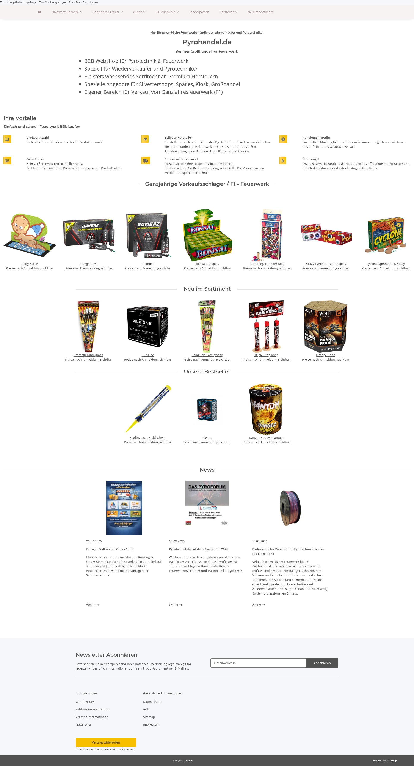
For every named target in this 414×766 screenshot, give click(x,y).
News (207, 470)
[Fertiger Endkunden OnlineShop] (124, 508)
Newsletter (83, 724)
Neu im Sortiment (260, 12)
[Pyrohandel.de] (39, 12)
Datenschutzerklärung (151, 664)
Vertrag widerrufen (106, 742)
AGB (146, 709)
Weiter (91, 605)
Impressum (151, 724)
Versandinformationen (92, 717)
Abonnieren (322, 663)
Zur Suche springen (54, 2)
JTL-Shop (391, 760)
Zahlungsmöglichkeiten (92, 709)
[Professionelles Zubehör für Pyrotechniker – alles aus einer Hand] (290, 508)
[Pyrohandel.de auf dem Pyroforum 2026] (207, 508)
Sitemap (149, 717)
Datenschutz (152, 702)
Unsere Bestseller (207, 372)
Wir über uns (85, 702)
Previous (10, 239)
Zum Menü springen (83, 2)
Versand (129, 749)
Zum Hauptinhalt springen (19, 2)
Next (403, 239)
